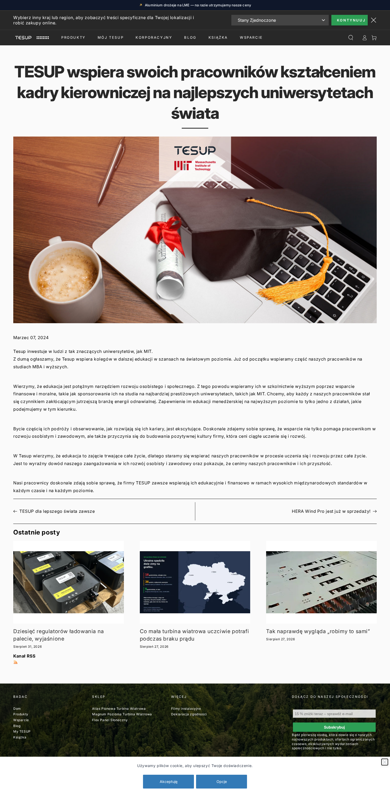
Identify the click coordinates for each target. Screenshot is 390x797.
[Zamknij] (385, 762)
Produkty (73, 37)
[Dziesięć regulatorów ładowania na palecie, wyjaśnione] (68, 582)
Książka (218, 37)
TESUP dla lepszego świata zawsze (57, 511)
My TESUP (22, 731)
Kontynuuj (351, 20)
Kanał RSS (24, 656)
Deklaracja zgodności (189, 714)
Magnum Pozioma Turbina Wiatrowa (122, 714)
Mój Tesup (111, 37)
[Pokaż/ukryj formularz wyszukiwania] (351, 37)
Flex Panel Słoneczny (110, 720)
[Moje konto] (364, 37)
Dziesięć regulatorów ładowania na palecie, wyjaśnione (58, 635)
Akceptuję (168, 781)
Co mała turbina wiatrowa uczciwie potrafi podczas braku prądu (194, 635)
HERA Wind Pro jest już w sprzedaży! (331, 511)
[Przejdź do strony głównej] (31, 37)
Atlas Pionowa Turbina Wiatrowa (119, 709)
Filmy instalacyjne (186, 709)
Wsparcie (21, 720)
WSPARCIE (251, 37)
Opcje (221, 781)
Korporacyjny (154, 37)
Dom (17, 709)
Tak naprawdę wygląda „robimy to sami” (318, 631)
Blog (190, 37)
